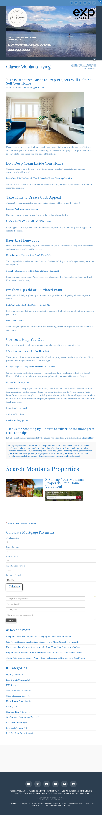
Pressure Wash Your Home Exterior (22, 209)
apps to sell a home (25, 445)
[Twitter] (76, 3)
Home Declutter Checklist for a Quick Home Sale (28, 255)
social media (83, 453)
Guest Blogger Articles (34, 87)
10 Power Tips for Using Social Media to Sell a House (30, 366)
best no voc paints (43, 445)
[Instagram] (89, 3)
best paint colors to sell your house (67, 445)
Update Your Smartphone (17, 382)
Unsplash (23, 408)
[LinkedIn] (80, 3)
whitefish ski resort (71, 456)
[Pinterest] (94, 3)
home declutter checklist (76, 448)
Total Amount (12, 538)
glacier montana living (30, 448)
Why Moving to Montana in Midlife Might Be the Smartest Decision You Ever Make (44, 652)
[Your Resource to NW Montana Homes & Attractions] (51, 31)
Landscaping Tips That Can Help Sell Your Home (28, 221)
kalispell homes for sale (19, 450)
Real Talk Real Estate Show (18, 733)
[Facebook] (72, 3)
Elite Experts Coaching (16, 680)
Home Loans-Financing (17, 701)
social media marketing (19, 456)
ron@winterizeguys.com (17, 420)
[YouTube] (85, 3)
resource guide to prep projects (33, 453)
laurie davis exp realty (68, 450)
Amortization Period (15, 566)
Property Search (18, 791)
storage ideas (37, 456)
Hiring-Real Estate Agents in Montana (70, 793)
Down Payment (13, 547)
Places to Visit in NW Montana (44, 791)
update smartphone (52, 456)
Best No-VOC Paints (15, 320)
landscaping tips (38, 450)
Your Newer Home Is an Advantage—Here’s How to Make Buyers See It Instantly (42, 642)
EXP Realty (11, 685)
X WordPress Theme (51, 800)
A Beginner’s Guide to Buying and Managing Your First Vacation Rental (38, 636)
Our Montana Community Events (21, 717)
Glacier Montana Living (17, 690)
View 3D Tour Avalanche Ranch (22, 523)
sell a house (54, 453)
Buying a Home (13, 674)
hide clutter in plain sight (52, 448)
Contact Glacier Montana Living (31, 793)
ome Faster (46, 351)
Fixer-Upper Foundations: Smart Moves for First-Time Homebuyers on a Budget (43, 647)
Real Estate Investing (15, 722)
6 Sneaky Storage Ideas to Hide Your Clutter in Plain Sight (32, 271)
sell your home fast (68, 453)
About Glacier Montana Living (77, 791)
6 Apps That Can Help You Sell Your (22, 351)
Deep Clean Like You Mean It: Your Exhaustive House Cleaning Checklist (39, 178)
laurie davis (52, 450)
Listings (9, 706)
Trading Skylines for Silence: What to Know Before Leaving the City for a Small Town (45, 658)
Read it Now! (88, 438)
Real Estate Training (15, 728)
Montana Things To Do (16, 712)
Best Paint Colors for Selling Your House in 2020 (28, 305)
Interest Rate (12, 556)
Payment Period (13, 575)
